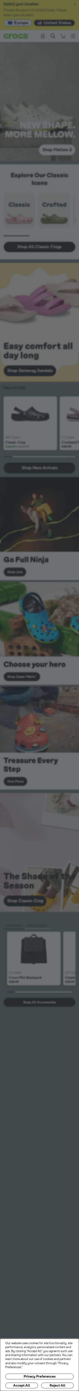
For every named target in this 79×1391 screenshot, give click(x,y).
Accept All (21, 1385)
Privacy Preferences (40, 1376)
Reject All (57, 1385)
